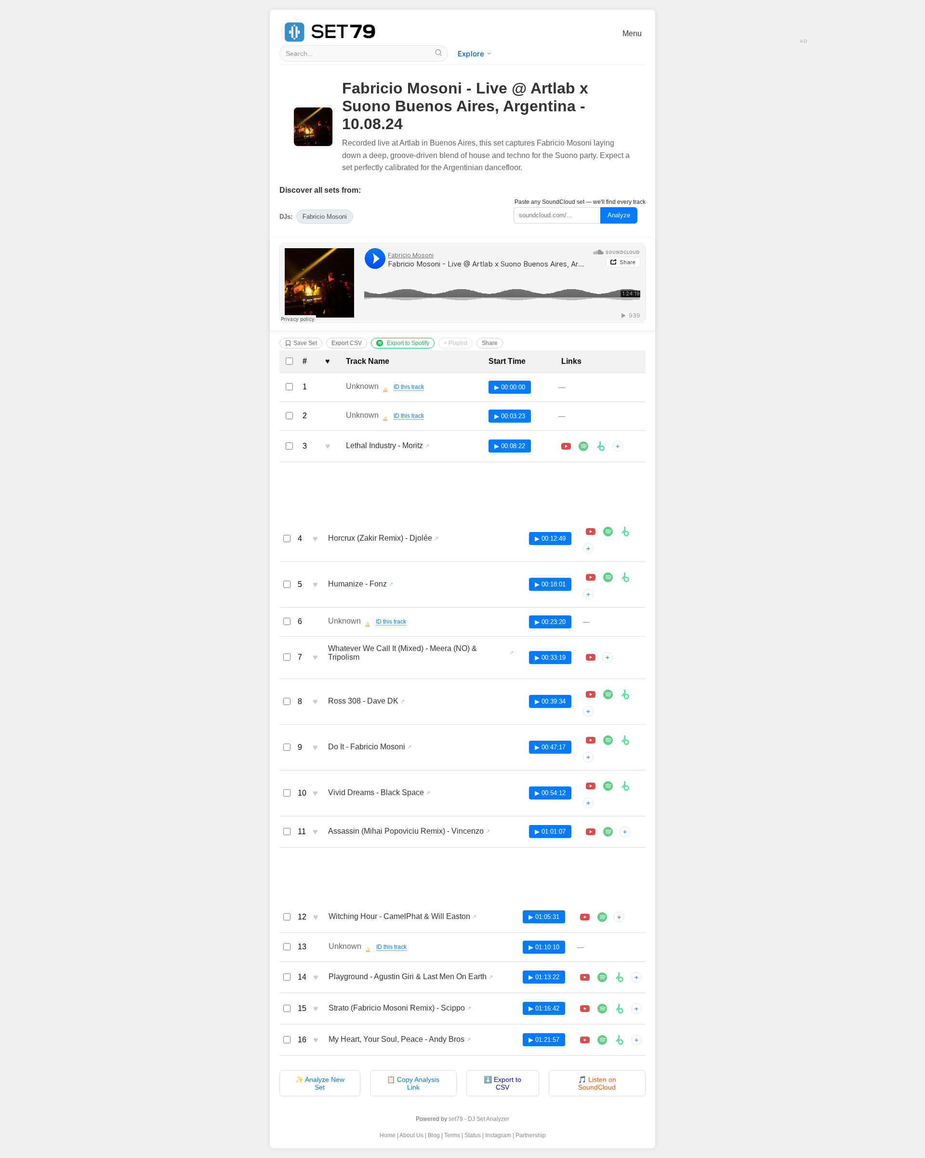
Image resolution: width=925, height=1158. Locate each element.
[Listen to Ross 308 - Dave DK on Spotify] (608, 694)
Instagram (498, 1135)
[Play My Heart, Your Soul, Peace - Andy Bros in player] (585, 1040)
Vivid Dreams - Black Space (376, 792)
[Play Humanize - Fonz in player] (590, 577)
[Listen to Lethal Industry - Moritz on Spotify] (583, 446)
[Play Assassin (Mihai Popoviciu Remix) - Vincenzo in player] (590, 831)
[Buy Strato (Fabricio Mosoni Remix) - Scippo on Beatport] (619, 1008)
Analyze (619, 215)
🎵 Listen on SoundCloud (597, 1083)
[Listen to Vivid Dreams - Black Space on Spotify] (608, 786)
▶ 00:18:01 (550, 584)
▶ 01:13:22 (544, 977)
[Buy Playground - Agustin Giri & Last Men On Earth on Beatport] (619, 977)
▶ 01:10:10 (544, 947)
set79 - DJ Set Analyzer (479, 1119)
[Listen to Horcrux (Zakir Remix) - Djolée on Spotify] (608, 531)
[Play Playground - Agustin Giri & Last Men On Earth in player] (585, 977)
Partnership (530, 1135)
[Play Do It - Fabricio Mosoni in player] (590, 740)
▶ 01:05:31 (544, 916)
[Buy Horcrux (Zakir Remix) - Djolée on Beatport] (625, 531)
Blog (434, 1135)
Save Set (305, 343)
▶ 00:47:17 (550, 747)
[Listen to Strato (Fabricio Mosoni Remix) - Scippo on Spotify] (602, 1008)
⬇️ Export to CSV (502, 1083)
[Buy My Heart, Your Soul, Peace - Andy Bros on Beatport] (619, 1040)
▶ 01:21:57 (544, 1039)
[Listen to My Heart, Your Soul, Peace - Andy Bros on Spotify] (602, 1040)
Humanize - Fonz (357, 584)
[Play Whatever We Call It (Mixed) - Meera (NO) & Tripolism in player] (590, 657)
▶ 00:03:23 (509, 416)
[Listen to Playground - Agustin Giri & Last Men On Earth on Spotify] (602, 977)
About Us (411, 1135)
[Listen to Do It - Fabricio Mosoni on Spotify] (608, 740)
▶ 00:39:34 (550, 701)
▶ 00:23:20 (550, 622)
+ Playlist (455, 343)
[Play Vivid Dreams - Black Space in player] (590, 786)
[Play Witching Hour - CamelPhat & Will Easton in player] (585, 917)
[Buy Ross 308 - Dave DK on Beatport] (625, 694)
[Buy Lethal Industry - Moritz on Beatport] (600, 446)
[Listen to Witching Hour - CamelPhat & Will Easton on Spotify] (602, 917)
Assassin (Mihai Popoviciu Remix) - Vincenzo (406, 831)
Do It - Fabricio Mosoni (366, 747)
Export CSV (346, 343)
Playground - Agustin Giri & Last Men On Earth (408, 976)
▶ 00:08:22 (509, 446)
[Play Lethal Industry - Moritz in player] (566, 446)
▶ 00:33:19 (550, 657)
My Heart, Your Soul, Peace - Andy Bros (396, 1039)
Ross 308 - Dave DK (363, 701)
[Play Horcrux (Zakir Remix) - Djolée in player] (590, 531)
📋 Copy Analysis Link (413, 1083)
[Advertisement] (462, 491)
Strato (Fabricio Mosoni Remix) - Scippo (397, 1008)
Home (388, 1135)
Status (472, 1135)
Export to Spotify (408, 343)
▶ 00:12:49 (550, 538)
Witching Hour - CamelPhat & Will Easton (399, 916)
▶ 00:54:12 (550, 793)
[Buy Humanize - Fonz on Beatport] (625, 577)
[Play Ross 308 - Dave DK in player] (590, 694)
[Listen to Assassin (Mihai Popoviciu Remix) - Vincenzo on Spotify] (608, 831)
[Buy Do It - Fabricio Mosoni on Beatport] (625, 740)
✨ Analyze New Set (319, 1083)
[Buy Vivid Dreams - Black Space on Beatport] (625, 786)
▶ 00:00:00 (509, 387)
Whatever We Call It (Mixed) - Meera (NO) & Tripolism (402, 652)
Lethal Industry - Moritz (384, 445)
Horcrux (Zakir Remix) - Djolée (380, 538)
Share (490, 343)
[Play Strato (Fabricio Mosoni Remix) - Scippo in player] (585, 1008)
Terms (452, 1135)
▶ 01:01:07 (550, 831)
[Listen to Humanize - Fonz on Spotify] (608, 577)
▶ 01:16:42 (544, 1008)
